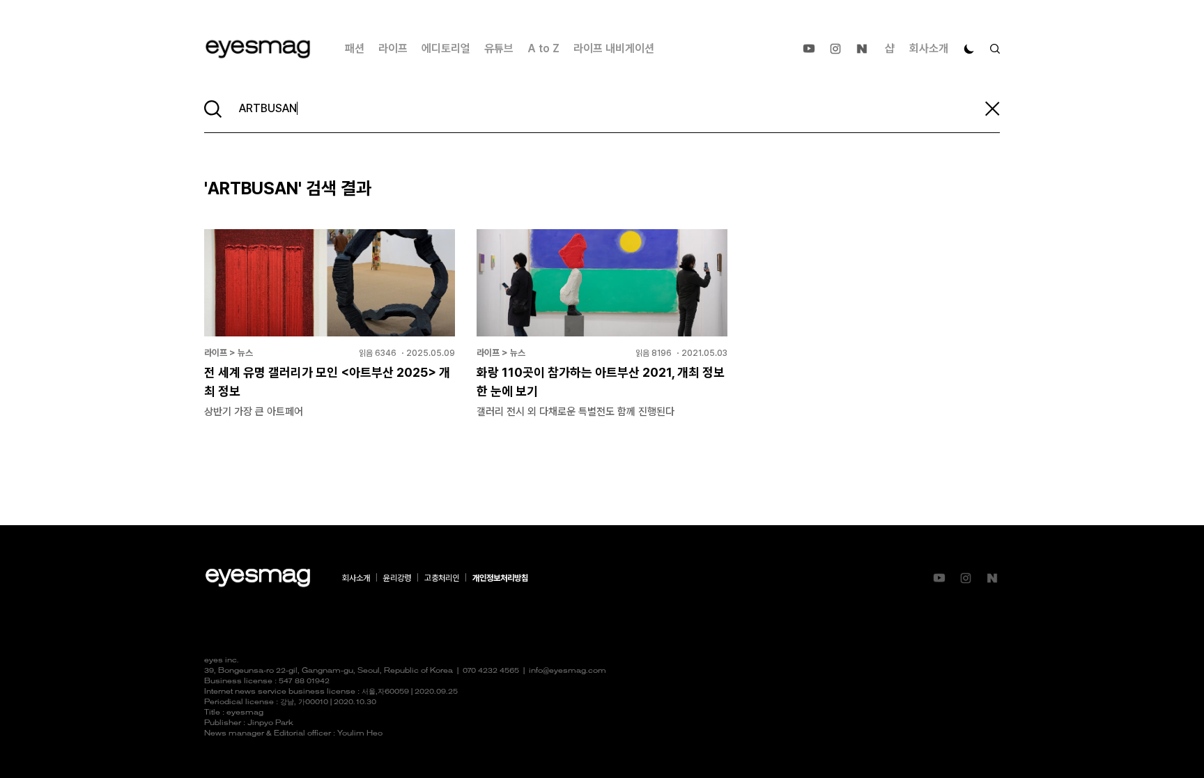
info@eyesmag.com (567, 671)
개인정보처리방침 (500, 578)
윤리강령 (397, 578)
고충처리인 (441, 578)
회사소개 (928, 48)
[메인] (257, 49)
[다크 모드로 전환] (969, 48)
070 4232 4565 (491, 671)
